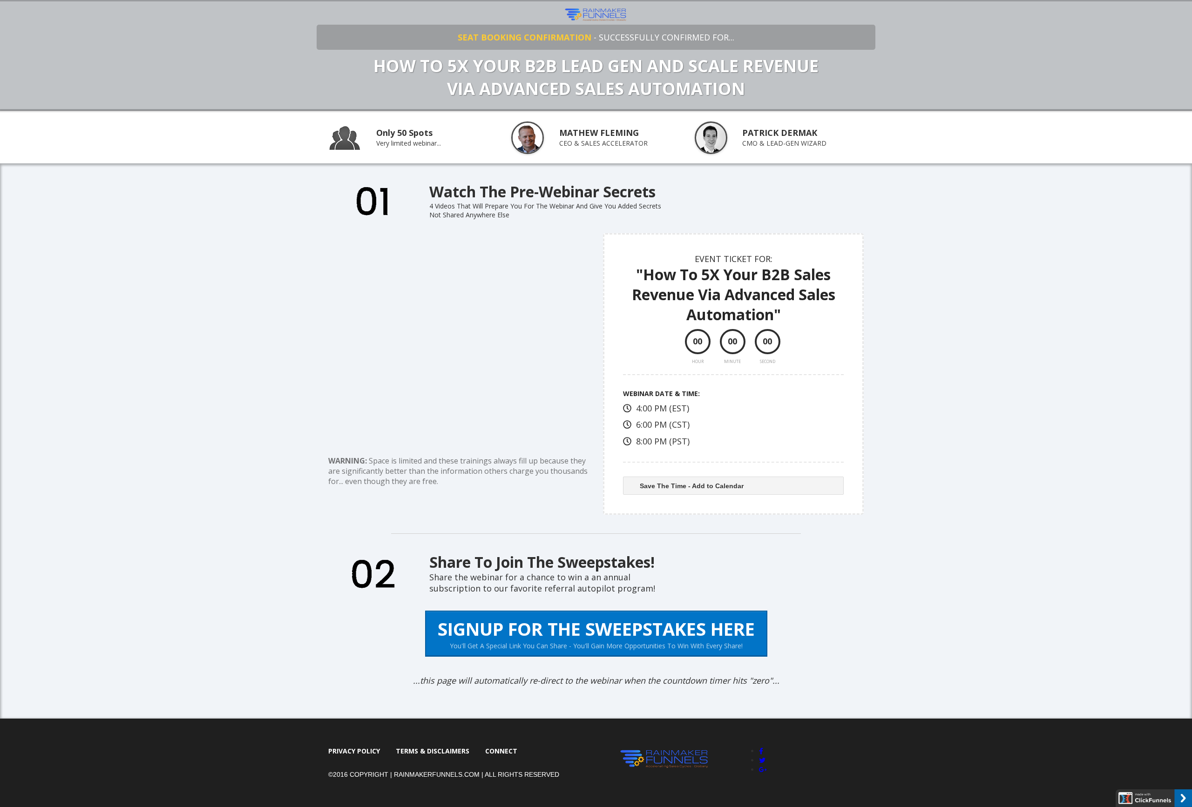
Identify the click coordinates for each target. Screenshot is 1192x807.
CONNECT (501, 750)
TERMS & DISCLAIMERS (432, 750)
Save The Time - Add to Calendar (692, 486)
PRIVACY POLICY (354, 750)
